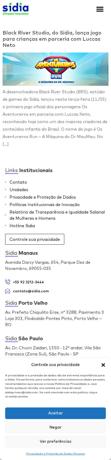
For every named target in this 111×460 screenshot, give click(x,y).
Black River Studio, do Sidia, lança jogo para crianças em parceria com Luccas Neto (52, 39)
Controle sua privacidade (35, 239)
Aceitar (55, 413)
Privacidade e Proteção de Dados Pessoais (55, 453)
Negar (55, 427)
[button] (103, 365)
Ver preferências (56, 442)
